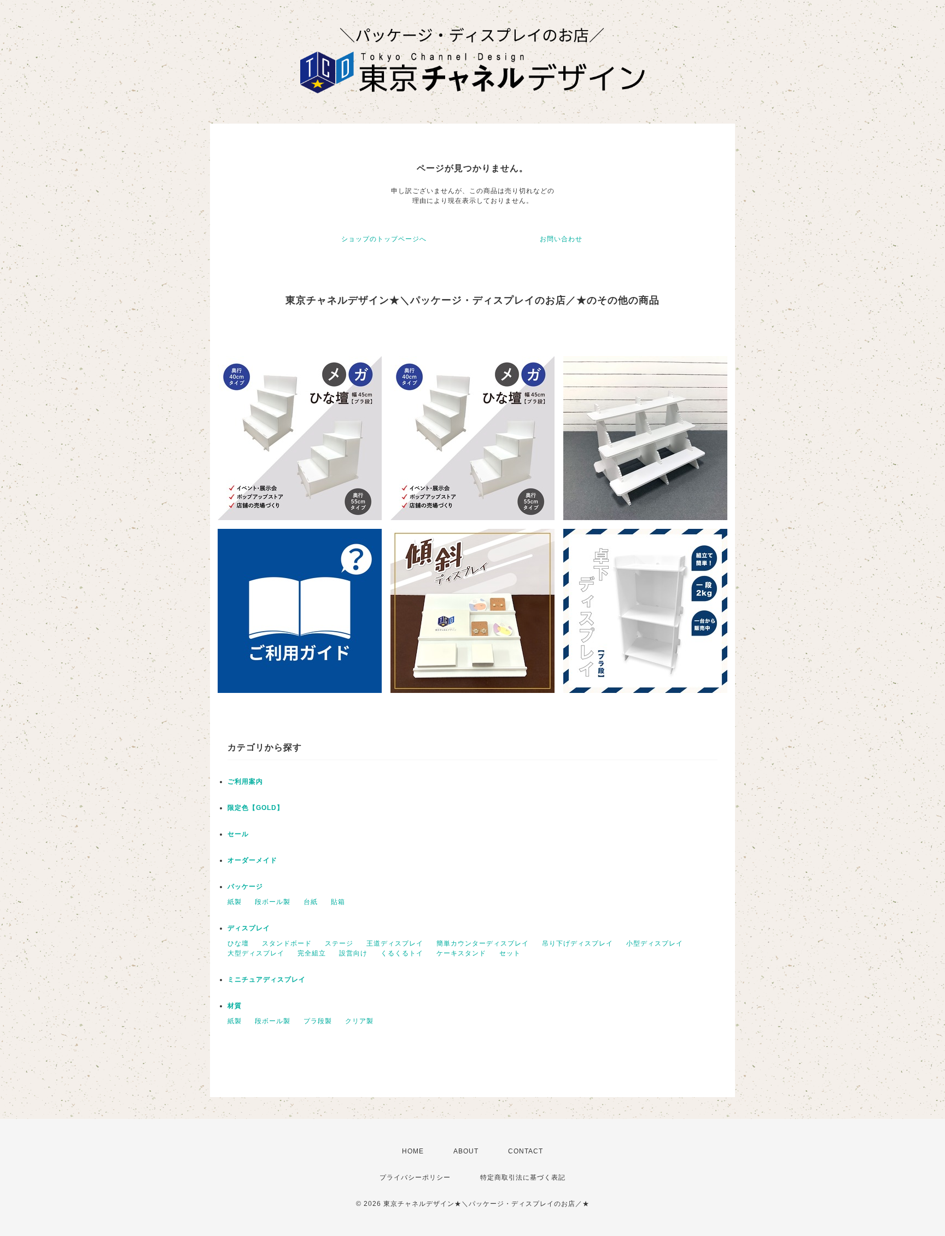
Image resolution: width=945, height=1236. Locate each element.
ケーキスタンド (461, 953)
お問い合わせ (561, 239)
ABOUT (466, 1151)
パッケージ (245, 886)
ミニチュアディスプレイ (267, 979)
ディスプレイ (249, 928)
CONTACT (525, 1151)
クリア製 (359, 1021)
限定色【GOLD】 (256, 808)
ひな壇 (238, 943)
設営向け (353, 953)
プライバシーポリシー (415, 1177)
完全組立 (312, 953)
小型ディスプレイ (654, 943)
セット (510, 953)
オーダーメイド (252, 860)
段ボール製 (272, 902)
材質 (235, 1006)
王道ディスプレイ (394, 943)
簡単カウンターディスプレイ (482, 943)
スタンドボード (287, 943)
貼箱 (338, 902)
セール (238, 834)
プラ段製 (318, 1021)
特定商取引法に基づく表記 (522, 1177)
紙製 (235, 902)
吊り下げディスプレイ (577, 943)
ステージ (339, 943)
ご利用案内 (245, 781)
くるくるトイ (402, 953)
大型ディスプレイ (256, 953)
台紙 (311, 902)
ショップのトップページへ (384, 239)
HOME (413, 1151)
